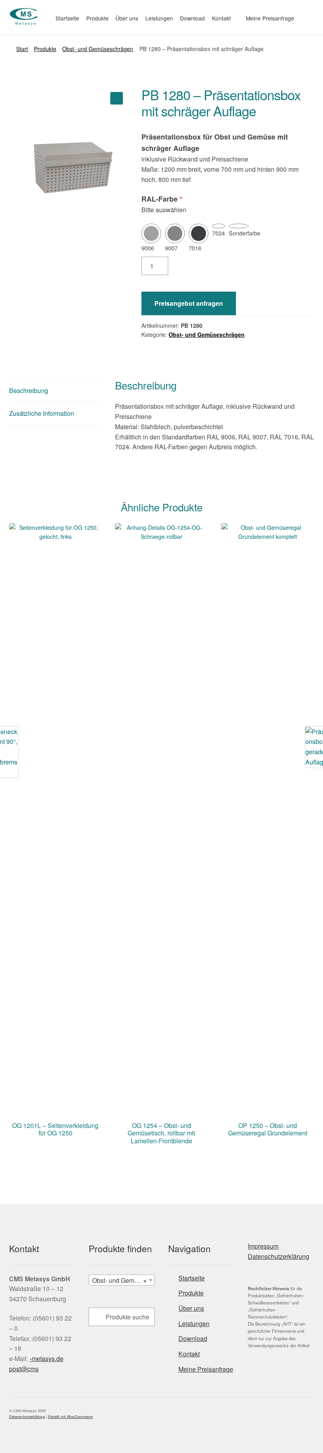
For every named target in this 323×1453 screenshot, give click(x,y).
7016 (195, 248)
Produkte (97, 18)
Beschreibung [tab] (28, 390)
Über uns (126, 18)
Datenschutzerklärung (278, 1256)
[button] (116, 98)
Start (22, 49)
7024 (218, 233)
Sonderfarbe (244, 233)
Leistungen (159, 18)
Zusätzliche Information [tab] (41, 413)
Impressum (263, 1246)
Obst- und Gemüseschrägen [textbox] (123, 1280)
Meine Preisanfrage (270, 18)
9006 (147, 248)
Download (192, 18)
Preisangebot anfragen (188, 303)
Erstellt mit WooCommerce (70, 1416)
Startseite (67, 18)
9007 (171, 248)
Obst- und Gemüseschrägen (97, 49)
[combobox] (122, 1280)
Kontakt (221, 18)
